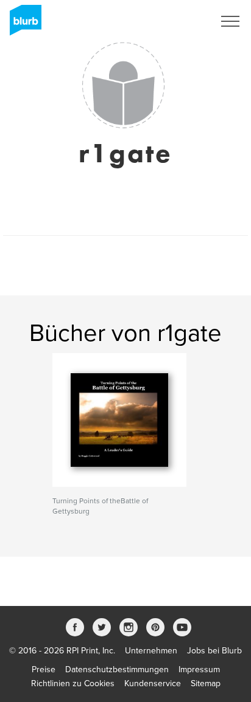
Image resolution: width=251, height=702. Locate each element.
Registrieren (175, 21)
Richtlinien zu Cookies (73, 683)
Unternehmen (151, 650)
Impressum (199, 669)
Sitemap (206, 683)
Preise (43, 669)
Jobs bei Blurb (214, 650)
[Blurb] (22, 24)
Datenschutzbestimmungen (117, 669)
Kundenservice (152, 683)
